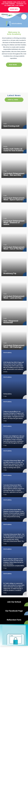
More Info (14, 9)
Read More (13, 65)
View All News (13, 100)
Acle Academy (7, 352)
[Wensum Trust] (7, 15)
